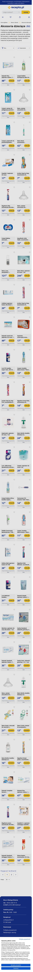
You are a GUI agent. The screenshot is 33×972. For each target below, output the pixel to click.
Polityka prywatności (24, 939)
